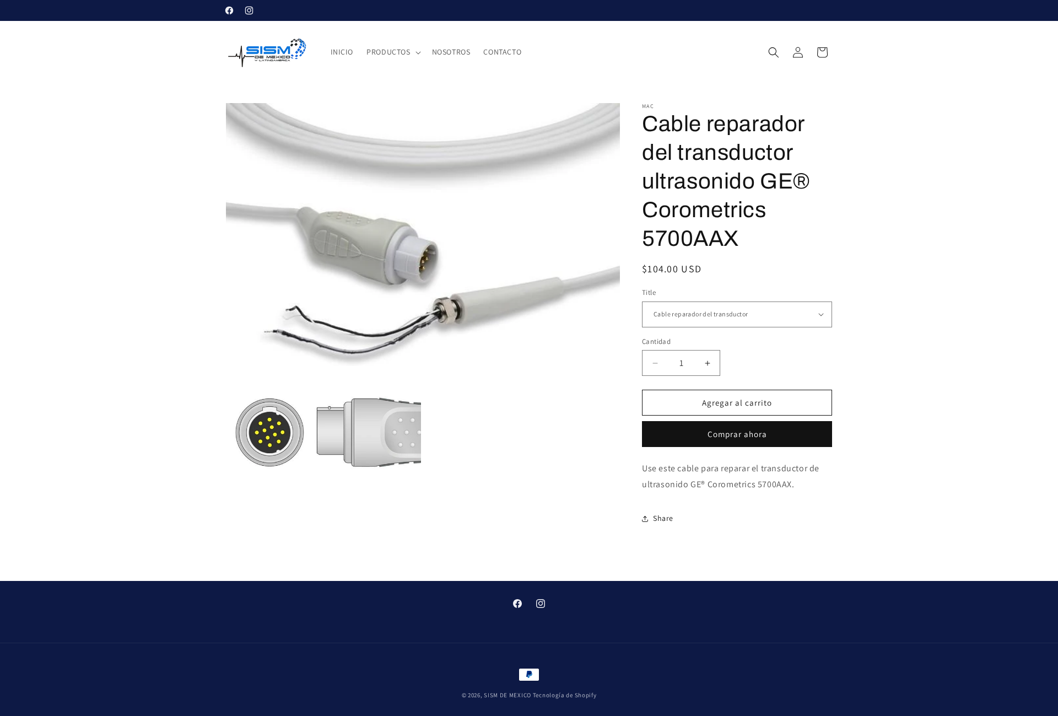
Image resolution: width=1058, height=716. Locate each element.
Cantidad (656, 341)
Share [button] (663, 518)
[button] (392, 51)
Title (649, 292)
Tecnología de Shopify (565, 695)
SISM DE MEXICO (507, 695)
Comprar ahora (737, 434)
